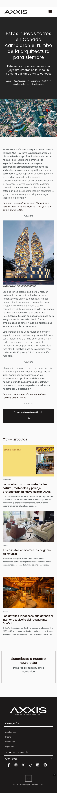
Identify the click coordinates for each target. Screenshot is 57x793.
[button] (29, 418)
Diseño (5, 545)
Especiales (7, 480)
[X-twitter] (25, 766)
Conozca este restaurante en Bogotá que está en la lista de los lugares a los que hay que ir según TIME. (27, 206)
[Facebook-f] (10, 766)
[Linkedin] (39, 766)
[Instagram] (17, 766)
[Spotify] (46, 766)
